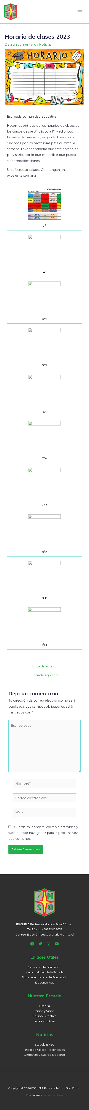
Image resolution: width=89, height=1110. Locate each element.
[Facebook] (32, 944)
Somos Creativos (53, 1095)
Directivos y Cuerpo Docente (44, 1054)
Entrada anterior (45, 666)
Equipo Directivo (44, 1016)
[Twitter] (40, 944)
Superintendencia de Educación (44, 977)
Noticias (45, 44)
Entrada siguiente (45, 675)
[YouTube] (57, 944)
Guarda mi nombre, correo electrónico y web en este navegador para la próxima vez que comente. (43, 833)
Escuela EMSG (44, 1044)
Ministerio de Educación (44, 967)
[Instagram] (49, 944)
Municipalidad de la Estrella (45, 972)
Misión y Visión (44, 1011)
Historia (44, 1006)
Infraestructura (45, 1021)
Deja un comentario (20, 44)
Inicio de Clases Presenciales (45, 1049)
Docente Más (44, 982)
